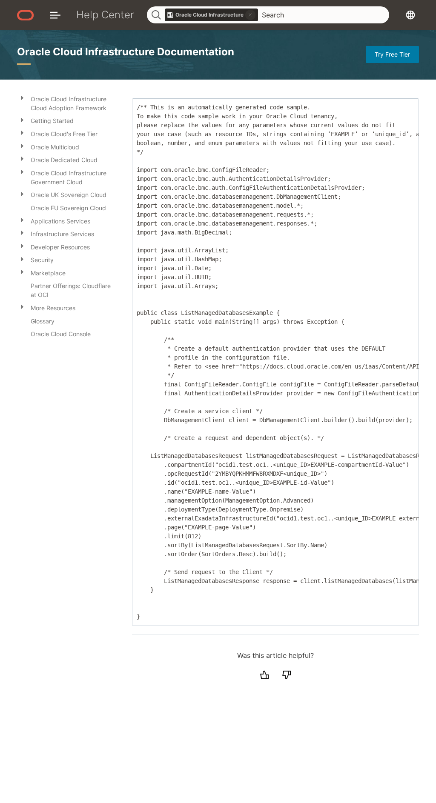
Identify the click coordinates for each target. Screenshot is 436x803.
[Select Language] (410, 14)
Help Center (105, 15)
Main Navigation (55, 14)
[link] (211, 15)
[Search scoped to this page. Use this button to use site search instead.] (250, 15)
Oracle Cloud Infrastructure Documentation (125, 52)
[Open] (22, 97)
